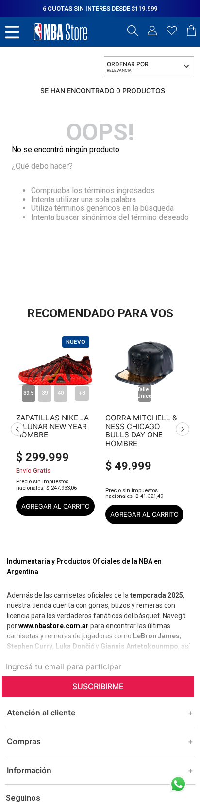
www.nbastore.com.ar (53, 626)
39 (45, 393)
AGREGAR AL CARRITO (55, 506)
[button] (132, 31)
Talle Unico (144, 393)
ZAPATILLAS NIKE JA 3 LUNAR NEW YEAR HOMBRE (52, 426)
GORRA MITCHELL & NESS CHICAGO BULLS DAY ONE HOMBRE (141, 426)
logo (60, 32)
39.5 (28, 393)
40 (61, 393)
